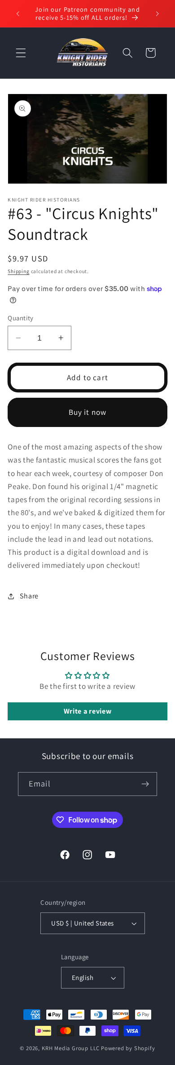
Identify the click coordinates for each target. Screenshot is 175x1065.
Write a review (88, 711)
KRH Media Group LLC (71, 1048)
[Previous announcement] (17, 13)
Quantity (21, 318)
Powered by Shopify (128, 1048)
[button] (20, 52)
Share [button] (29, 596)
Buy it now (88, 412)
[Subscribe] (145, 784)
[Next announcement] (157, 13)
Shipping (18, 271)
